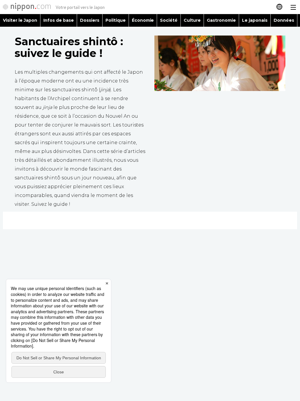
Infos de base (58, 20)
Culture (192, 20)
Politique (115, 20)
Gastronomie (221, 20)
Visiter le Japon (20, 20)
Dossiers (89, 20)
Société (169, 20)
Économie (143, 20)
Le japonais (254, 20)
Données (284, 20)
